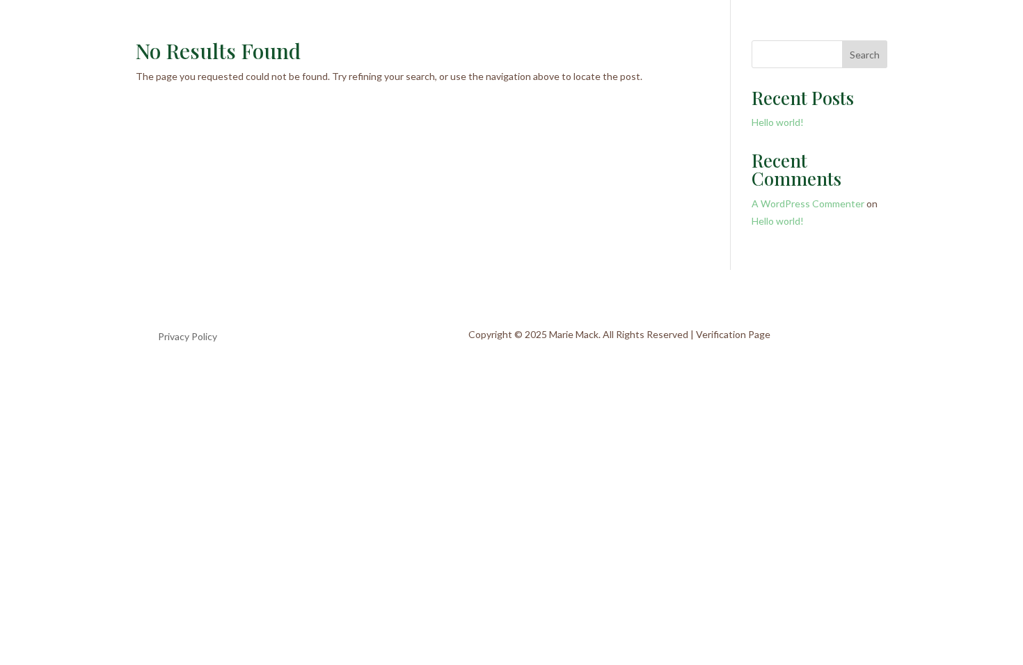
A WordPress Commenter (808, 203)
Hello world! (778, 122)
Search (865, 55)
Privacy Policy (187, 337)
